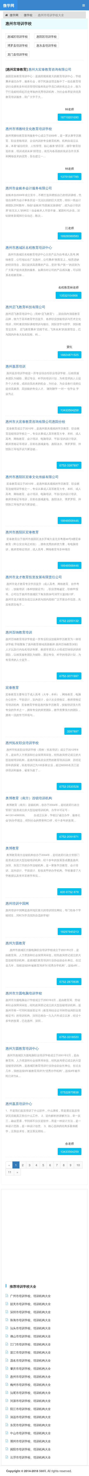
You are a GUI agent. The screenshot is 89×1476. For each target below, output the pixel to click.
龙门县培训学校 (17, 54)
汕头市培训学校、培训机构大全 (30, 1328)
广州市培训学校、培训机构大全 (30, 1296)
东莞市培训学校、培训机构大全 (30, 1425)
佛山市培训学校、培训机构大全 (30, 1336)
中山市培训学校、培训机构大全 (30, 1433)
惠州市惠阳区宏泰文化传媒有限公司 (32, 477)
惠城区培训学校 (17, 36)
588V (42, 1471)
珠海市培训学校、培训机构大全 (30, 1320)
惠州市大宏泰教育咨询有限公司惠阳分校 (35, 421)
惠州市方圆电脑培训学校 (24, 993)
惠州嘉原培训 (15, 366)
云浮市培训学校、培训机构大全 (30, 1457)
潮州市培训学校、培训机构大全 (30, 1441)
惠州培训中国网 (17, 903)
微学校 (28, 15)
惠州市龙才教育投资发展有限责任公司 (34, 577)
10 (78, 1165)
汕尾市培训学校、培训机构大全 (30, 1393)
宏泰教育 (12, 687)
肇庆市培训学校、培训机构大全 (30, 1368)
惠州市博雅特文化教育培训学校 (29, 129)
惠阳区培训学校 (46, 36)
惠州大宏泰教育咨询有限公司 (49, 69)
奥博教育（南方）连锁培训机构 (29, 798)
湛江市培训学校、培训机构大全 (30, 1352)
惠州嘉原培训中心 (19, 1104)
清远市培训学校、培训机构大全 (30, 1417)
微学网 (13, 15)
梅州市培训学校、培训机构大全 (30, 1384)
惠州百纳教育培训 (19, 632)
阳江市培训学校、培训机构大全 (30, 1409)
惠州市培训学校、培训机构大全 (30, 1376)
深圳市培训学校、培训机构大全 (30, 1312)
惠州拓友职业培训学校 (22, 743)
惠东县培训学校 (46, 45)
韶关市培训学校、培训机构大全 (30, 1304)
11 (9, 1172)
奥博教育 (12, 848)
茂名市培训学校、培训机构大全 (30, 1360)
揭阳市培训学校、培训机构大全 (30, 1449)
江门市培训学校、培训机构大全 (30, 1344)
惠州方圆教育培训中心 (22, 1048)
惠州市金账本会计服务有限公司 (29, 188)
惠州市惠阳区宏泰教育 (22, 532)
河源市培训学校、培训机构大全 (30, 1401)
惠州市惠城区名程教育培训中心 (29, 247)
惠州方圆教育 (15, 943)
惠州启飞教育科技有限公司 (25, 307)
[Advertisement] (44, 1235)
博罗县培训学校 (17, 45)
